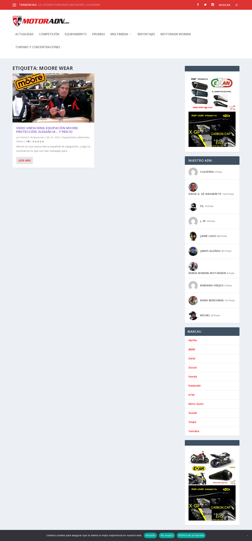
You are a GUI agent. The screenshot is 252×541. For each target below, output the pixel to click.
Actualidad (24, 34)
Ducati (193, 367)
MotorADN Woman (175, 34)
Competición (49, 34)
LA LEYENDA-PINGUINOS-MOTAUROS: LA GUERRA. (69, 4)
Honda (193, 376)
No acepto (167, 535)
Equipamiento (76, 34)
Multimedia (119, 34)
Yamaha (194, 431)
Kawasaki (195, 385)
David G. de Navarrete (32, 137)
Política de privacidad (191, 535)
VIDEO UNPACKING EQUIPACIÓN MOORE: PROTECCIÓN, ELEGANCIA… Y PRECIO (47, 130)
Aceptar (150, 535)
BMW (192, 349)
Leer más (24, 160)
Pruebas (98, 34)
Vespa (192, 422)
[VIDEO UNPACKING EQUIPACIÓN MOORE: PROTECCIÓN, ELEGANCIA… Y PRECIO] (53, 98)
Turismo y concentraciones (37, 47)
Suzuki (193, 413)
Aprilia (193, 340)
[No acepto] (247, 535)
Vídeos (19, 141)
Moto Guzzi (196, 404)
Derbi (192, 358)
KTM (191, 395)
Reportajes (146, 34)
